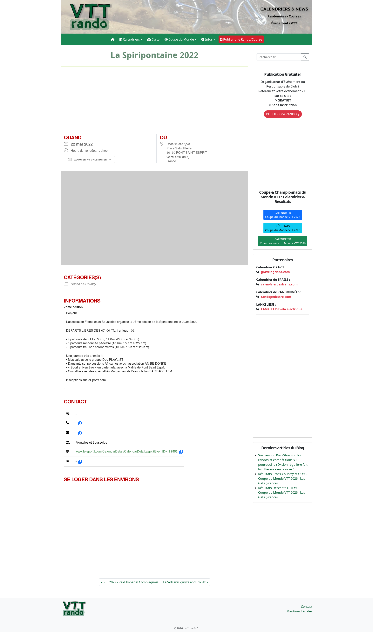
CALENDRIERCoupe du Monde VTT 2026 (282, 215)
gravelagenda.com (275, 272)
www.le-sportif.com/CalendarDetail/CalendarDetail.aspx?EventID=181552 (127, 451)
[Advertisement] (154, 102)
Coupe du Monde (181, 39)
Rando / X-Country (83, 284)
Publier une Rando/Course (242, 39)
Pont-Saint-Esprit (178, 144)
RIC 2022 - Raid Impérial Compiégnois (131, 582)
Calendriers (131, 39)
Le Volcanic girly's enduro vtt (184, 582)
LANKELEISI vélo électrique (281, 309)
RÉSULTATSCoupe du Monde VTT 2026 (282, 228)
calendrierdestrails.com (279, 284)
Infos (208, 39)
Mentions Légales (299, 611)
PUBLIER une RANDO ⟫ (282, 114)
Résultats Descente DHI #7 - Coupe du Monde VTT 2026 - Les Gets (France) (281, 492)
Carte (155, 39)
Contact (306, 606)
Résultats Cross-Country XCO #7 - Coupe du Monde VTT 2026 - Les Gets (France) (282, 478)
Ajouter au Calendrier (90, 159)
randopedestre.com (276, 297)
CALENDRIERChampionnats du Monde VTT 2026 (283, 241)
